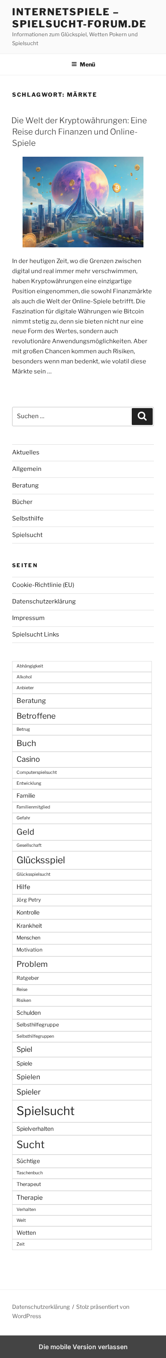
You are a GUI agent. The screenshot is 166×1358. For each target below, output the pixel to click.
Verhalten (26, 1209)
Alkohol (24, 677)
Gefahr (23, 818)
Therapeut (29, 1184)
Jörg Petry (29, 900)
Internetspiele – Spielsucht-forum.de (79, 18)
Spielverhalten (35, 1128)
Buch (26, 743)
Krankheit (29, 925)
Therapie (30, 1197)
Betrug (23, 729)
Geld (25, 832)
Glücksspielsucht (33, 874)
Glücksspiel (41, 860)
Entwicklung (29, 783)
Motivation (29, 950)
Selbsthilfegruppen (35, 1036)
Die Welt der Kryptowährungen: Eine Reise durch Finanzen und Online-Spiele (79, 132)
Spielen (28, 1077)
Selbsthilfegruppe (38, 1025)
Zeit (21, 1244)
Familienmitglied (33, 807)
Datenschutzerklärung (44, 601)
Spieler (29, 1092)
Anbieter (25, 687)
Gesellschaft (29, 845)
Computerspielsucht (37, 772)
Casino (28, 759)
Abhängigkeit (30, 666)
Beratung (25, 485)
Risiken (24, 1000)
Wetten (26, 1232)
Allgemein (27, 469)
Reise (22, 989)
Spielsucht (27, 535)
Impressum (28, 618)
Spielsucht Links (35, 634)
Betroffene (36, 716)
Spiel (24, 1049)
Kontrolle (28, 912)
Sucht (31, 1144)
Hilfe (23, 887)
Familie (26, 795)
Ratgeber (28, 978)
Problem (32, 964)
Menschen (28, 938)
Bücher (22, 502)
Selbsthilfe (28, 518)
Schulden (29, 1012)
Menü (87, 64)
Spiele (24, 1063)
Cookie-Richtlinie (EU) (43, 585)
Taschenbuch (30, 1173)
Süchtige (28, 1160)
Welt (21, 1220)
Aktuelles (25, 452)
